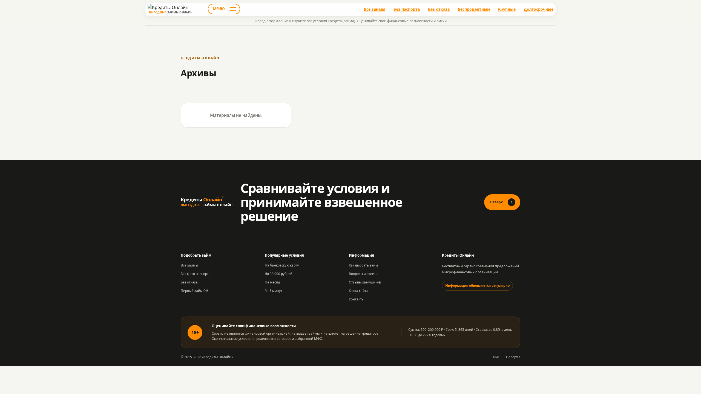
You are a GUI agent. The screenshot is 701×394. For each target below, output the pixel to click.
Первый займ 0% (194, 290)
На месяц (272, 282)
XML (496, 357)
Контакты (356, 299)
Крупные (507, 9)
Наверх (501, 202)
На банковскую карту (282, 265)
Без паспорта (406, 9)
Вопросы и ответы (363, 273)
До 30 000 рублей (278, 273)
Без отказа (439, 9)
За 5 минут (273, 290)
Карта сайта (358, 290)
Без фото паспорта (196, 273)
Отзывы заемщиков (365, 282)
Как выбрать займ (363, 265)
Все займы (374, 9)
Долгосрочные (538, 9)
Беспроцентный (474, 9)
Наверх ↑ (513, 357)
